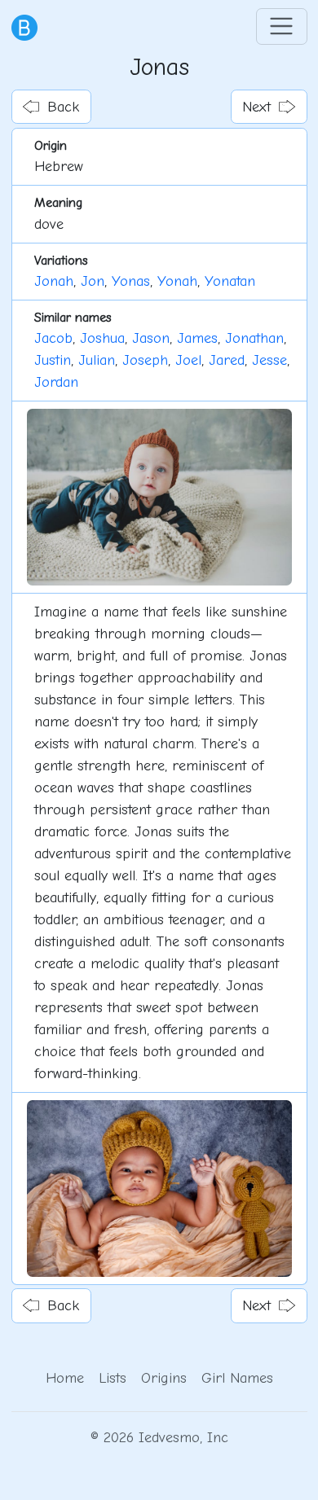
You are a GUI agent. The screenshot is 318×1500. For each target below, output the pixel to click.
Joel (188, 360)
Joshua (102, 338)
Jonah (53, 281)
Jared (227, 360)
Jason (151, 338)
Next (256, 107)
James (197, 338)
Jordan (56, 382)
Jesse (269, 360)
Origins (164, 1378)
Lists (112, 1378)
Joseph (145, 360)
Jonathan (254, 338)
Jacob (53, 338)
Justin (52, 360)
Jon (92, 281)
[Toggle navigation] (281, 26)
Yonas (131, 281)
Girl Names (237, 1378)
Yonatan (230, 281)
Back (63, 107)
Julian (96, 360)
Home (65, 1378)
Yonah (177, 281)
